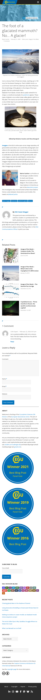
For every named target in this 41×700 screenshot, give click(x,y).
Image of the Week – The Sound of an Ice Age (29, 285)
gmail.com (17, 447)
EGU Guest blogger (21, 212)
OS (20, 590)
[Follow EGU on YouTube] (17, 691)
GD (28, 588)
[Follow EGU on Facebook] (20, 691)
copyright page (11, 669)
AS (3, 588)
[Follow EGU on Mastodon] (24, 691)
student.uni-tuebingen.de (12, 444)
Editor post (25, 39)
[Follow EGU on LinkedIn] (9, 691)
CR (13, 588)
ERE (17, 588)
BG (7, 588)
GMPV (5, 590)
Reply (12, 341)
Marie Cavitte (5, 39)
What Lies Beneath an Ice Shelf (11, 628)
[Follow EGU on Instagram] (13, 691)
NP (16, 590)
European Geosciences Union (20, 417)
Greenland (14, 201)
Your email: (5, 568)
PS (23, 590)
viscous (30, 201)
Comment (5, 359)
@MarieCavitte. (13, 194)
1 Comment (6, 41)
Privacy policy (32, 687)
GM (34, 588)
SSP (30, 590)
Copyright (14, 687)
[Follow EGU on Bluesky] (28, 691)
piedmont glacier (22, 201)
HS (9, 590)
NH (13, 590)
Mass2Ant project (32, 187)
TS (3, 593)
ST (37, 590)
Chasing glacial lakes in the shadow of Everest (16, 603)
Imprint (22, 687)
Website (4, 394)
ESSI (21, 588)
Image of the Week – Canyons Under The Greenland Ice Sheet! (28, 251)
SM (26, 590)
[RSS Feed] (32, 691)
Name (4, 379)
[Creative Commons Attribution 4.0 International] (3, 674)
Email (3, 386)
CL (10, 588)
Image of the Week (34, 39)
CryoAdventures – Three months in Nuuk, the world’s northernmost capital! (29, 305)
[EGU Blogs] (10, 4)
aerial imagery (6, 201)
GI (31, 588)
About (6, 687)
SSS (34, 590)
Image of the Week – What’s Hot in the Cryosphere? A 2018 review (29, 269)
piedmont (26, 95)
